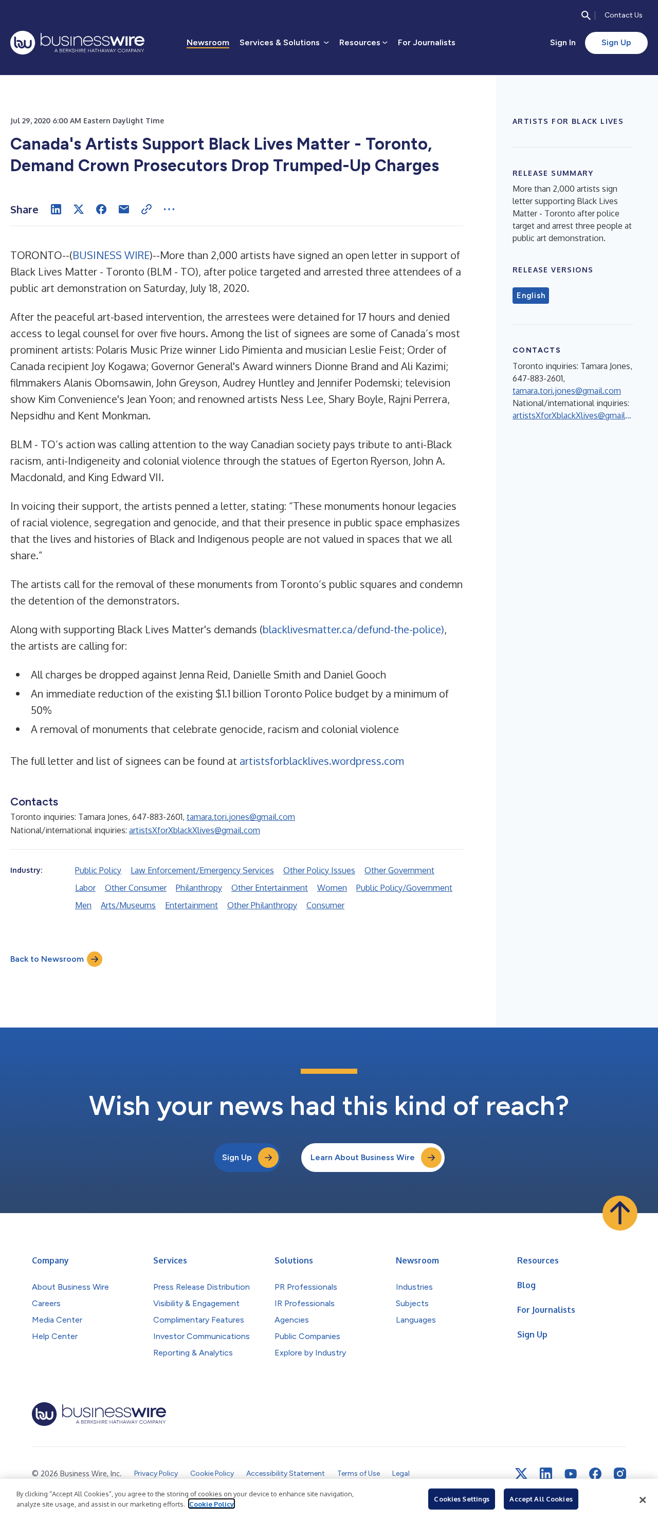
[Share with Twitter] (78, 209)
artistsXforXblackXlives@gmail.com (194, 830)
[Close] (642, 1500)
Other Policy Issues (319, 870)
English (531, 295)
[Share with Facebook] (101, 209)
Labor (85, 888)
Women (332, 888)
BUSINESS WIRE (111, 255)
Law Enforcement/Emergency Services (202, 870)
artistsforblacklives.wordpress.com (322, 760)
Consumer (325, 905)
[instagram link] (620, 1474)
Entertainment (191, 905)
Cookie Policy (211, 1503)
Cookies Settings (461, 1499)
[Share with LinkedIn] (56, 209)
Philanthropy (199, 888)
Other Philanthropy (262, 905)
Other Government (399, 870)
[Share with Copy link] (146, 209)
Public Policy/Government (404, 888)
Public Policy (98, 870)
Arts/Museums (128, 905)
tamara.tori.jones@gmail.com (241, 817)
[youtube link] (570, 1474)
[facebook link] (595, 1474)
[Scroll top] (619, 1213)
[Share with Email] (124, 209)
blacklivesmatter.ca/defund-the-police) (353, 629)
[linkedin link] (546, 1474)
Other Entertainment (269, 888)
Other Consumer (136, 888)
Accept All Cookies (540, 1499)
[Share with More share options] (169, 209)
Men (83, 905)
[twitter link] (521, 1473)
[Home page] (77, 42)
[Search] (586, 15)
